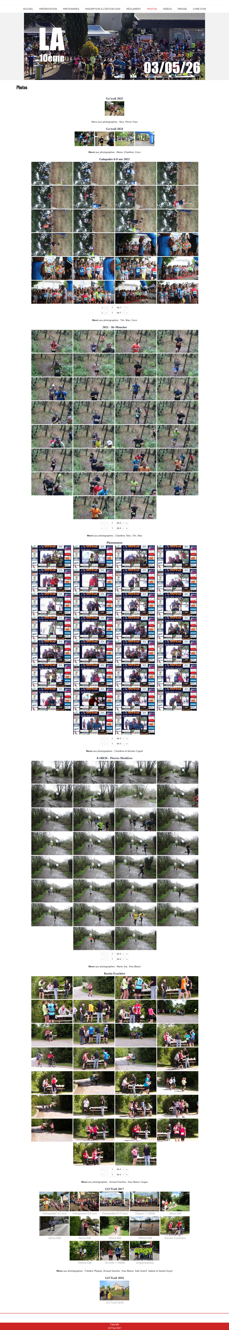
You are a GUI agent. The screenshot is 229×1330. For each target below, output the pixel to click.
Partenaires (71, 9)
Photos (152, 9)
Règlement (133, 9)
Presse (182, 9)
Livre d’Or (199, 9)
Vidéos (167, 9)
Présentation (48, 9)
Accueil (28, 9)
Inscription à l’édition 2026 (102, 9)
